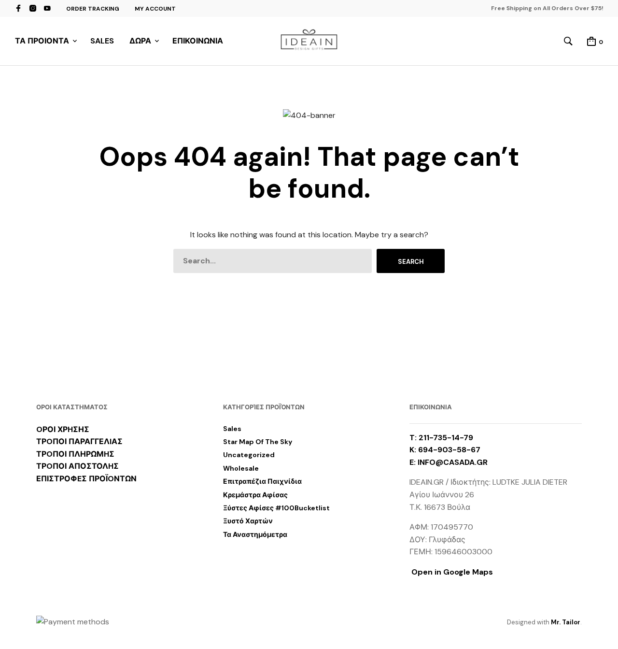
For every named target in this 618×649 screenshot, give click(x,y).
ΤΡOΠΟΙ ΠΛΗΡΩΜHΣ (75, 454)
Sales (232, 428)
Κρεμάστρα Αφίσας (255, 494)
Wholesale (241, 468)
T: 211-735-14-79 (441, 438)
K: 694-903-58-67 (444, 450)
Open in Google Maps (451, 572)
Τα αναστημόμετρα (255, 534)
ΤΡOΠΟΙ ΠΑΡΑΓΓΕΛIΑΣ (79, 441)
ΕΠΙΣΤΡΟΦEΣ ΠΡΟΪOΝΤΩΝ (86, 479)
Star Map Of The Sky (257, 441)
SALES (102, 41)
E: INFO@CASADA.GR (448, 462)
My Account (155, 9)
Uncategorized (249, 454)
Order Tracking (92, 9)
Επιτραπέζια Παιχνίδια (262, 481)
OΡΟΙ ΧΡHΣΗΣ (62, 429)
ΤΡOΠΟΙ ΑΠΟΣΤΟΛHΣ (77, 466)
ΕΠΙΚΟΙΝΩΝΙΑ (197, 41)
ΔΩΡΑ (140, 41)
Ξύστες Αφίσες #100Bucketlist (276, 508)
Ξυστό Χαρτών (248, 521)
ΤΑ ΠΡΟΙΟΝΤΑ (42, 41)
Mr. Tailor (565, 622)
